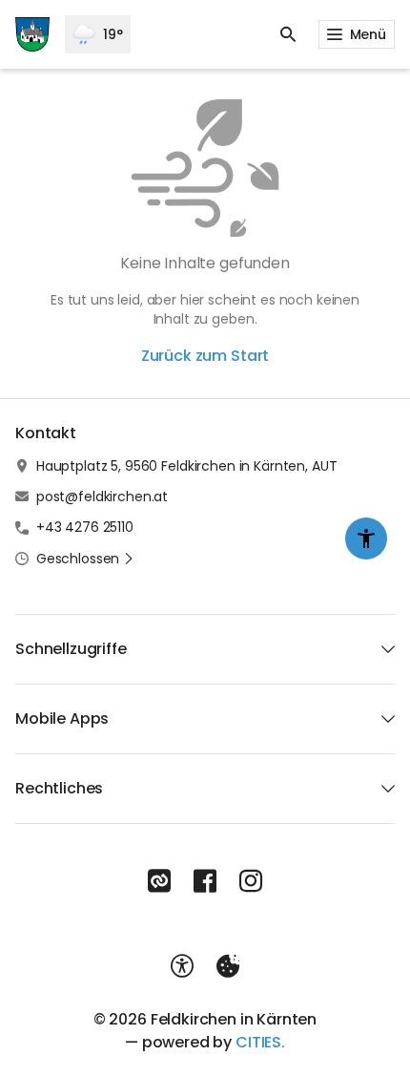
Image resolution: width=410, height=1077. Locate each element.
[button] (85, 558)
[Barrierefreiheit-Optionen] (182, 966)
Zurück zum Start (205, 356)
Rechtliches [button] (59, 788)
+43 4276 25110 (84, 527)
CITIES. (260, 1042)
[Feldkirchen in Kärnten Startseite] (32, 34)
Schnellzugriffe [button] (71, 649)
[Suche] (288, 34)
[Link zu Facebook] (205, 881)
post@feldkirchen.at (102, 496)
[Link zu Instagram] (250, 881)
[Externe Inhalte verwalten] (227, 966)
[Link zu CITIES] (159, 881)
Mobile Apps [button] (62, 718)
